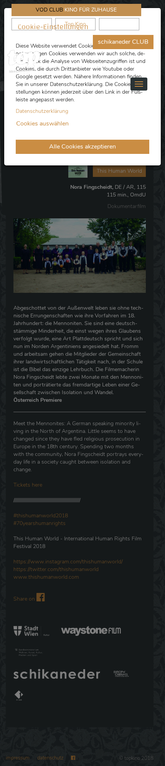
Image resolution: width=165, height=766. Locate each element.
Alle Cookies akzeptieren (82, 146)
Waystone (119, 24)
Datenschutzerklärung (42, 111)
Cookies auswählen (42, 123)
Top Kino (75, 24)
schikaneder (32, 24)
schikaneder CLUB (123, 42)
